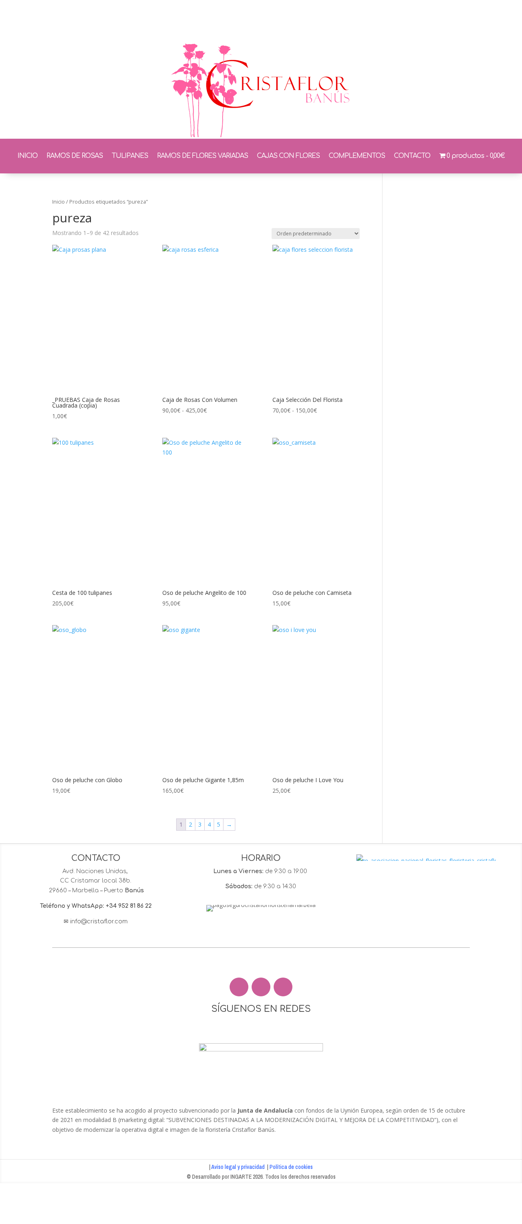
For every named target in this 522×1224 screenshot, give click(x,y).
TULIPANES (130, 156)
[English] (409, 19)
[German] (441, 19)
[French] (431, 19)
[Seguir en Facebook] (239, 987)
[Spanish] (452, 19)
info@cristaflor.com (99, 921)
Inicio (58, 201)
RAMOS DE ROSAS (74, 156)
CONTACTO (412, 156)
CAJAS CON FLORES (288, 156)
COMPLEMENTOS (357, 156)
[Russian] (420, 19)
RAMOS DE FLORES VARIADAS (202, 156)
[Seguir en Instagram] (261, 987)
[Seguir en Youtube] (283, 987)
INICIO (28, 156)
